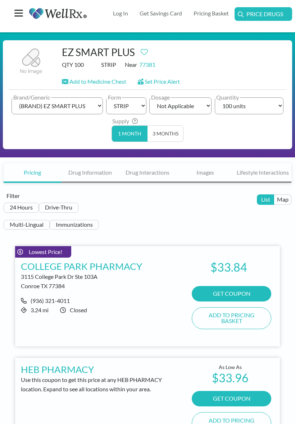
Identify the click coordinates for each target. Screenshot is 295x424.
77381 (147, 64)
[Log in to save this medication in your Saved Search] (144, 50)
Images (205, 172)
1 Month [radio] (129, 134)
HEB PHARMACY (57, 369)
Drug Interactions (147, 172)
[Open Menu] (19, 14)
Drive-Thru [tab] (58, 207)
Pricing (32, 172)
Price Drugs (264, 13)
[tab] (32, 173)
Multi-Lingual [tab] (27, 224)
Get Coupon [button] (231, 293)
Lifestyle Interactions (263, 172)
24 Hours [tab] (21, 207)
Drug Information (90, 172)
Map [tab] (283, 199)
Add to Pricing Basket (231, 318)
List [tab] (265, 199)
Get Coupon (231, 398)
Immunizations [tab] (74, 224)
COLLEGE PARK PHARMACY (81, 266)
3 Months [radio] (165, 134)
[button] (94, 81)
